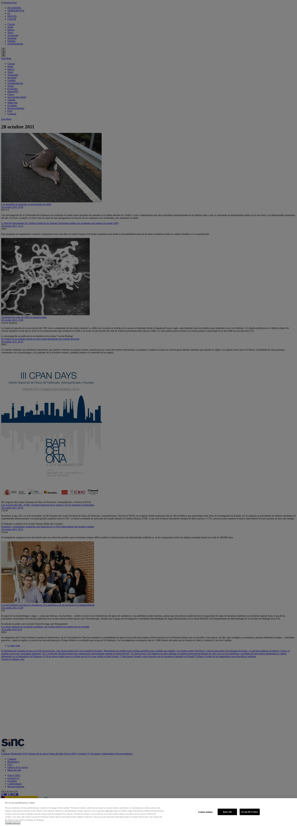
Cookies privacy (13, 823)
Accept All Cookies (249, 812)
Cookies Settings (205, 812)
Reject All (227, 812)
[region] (148, 812)
